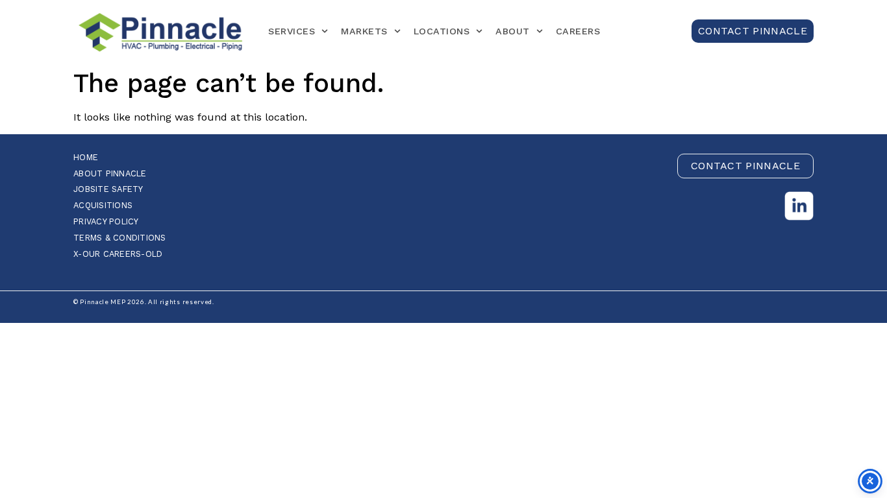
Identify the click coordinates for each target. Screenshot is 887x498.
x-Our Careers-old (117, 254)
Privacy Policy (106, 222)
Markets (364, 31)
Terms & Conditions (119, 238)
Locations (442, 31)
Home (85, 158)
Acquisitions (102, 206)
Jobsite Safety (108, 189)
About (512, 31)
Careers (578, 31)
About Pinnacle (110, 174)
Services (291, 31)
